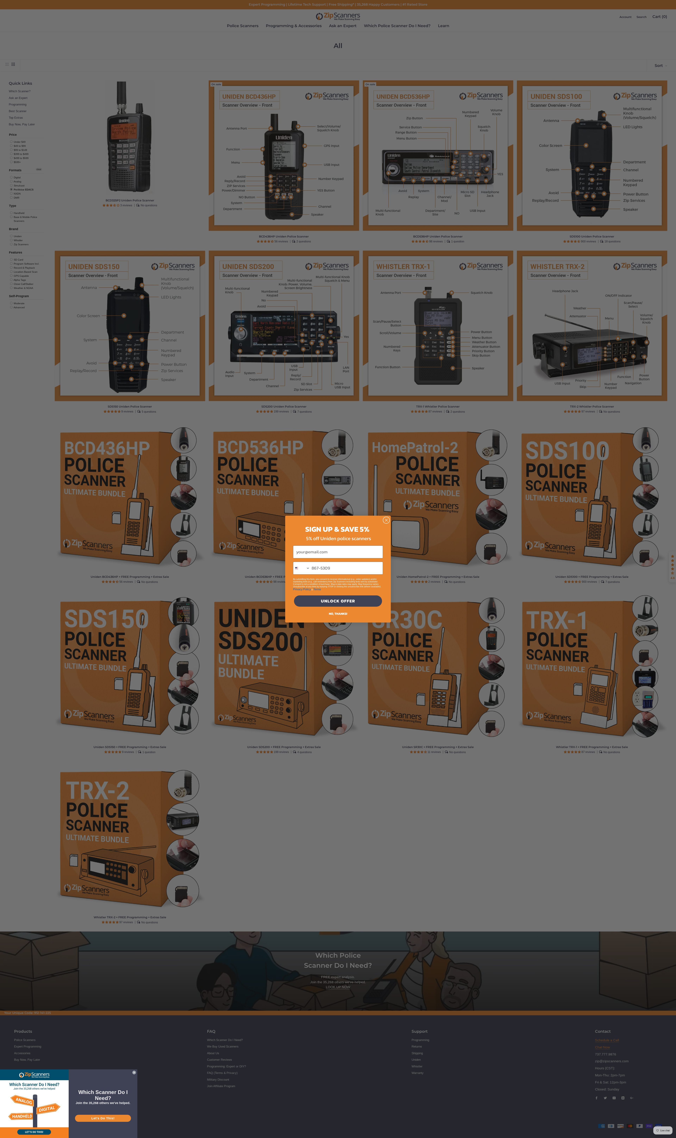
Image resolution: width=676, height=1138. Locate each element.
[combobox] (301, 568)
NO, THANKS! (338, 613)
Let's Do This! (103, 1118)
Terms (317, 589)
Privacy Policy (302, 589)
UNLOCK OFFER (338, 601)
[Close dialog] (386, 520)
